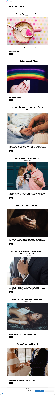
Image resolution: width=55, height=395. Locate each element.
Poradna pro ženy (22, 1)
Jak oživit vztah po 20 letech (27, 344)
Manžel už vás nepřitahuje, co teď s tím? (27, 299)
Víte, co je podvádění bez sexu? (27, 205)
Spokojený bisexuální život (27, 61)
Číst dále (11, 54)
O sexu (17, 1)
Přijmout (39, 390)
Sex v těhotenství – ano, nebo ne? (27, 158)
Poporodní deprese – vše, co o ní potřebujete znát (27, 108)
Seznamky (34, 1)
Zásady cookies (3, 393)
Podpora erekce (46, 1)
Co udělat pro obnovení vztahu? (27, 14)
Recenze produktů (39, 1)
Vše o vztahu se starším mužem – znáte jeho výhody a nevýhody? (27, 252)
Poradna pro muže (28, 1)
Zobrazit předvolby (49, 390)
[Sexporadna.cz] (11, 1)
